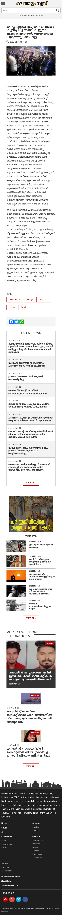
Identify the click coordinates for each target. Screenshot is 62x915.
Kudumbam (37, 854)
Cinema (35, 851)
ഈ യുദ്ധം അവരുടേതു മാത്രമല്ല (41, 546)
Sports (4, 863)
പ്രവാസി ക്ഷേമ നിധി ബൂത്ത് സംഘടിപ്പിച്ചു (25, 378)
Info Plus (36, 844)
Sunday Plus (37, 840)
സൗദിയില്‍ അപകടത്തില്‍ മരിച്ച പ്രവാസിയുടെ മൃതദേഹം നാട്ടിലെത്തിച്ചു (28, 451)
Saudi (4, 828)
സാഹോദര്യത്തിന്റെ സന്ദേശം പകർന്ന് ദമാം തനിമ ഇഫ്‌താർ (27, 364)
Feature (36, 836)
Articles (35, 827)
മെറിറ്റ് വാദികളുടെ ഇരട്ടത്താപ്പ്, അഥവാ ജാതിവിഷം (40, 562)
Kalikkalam (6, 867)
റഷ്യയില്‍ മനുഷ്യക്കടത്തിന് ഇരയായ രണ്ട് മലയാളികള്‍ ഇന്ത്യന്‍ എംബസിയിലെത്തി (30, 676)
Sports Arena (6, 871)
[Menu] (3, 4)
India (3, 841)
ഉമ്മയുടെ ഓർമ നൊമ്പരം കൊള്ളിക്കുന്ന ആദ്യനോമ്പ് (42, 577)
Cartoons (36, 831)
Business (36, 847)
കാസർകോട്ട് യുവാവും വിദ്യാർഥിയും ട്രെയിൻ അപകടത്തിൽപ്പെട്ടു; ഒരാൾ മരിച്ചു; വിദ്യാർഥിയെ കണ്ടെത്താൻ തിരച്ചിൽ (30, 348)
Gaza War (44, 299)
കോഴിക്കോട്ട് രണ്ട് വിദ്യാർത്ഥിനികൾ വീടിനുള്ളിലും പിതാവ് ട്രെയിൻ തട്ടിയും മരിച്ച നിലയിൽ (30, 434)
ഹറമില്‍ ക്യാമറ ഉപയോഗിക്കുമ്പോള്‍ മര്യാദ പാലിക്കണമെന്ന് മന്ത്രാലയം (31, 419)
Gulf (3, 832)
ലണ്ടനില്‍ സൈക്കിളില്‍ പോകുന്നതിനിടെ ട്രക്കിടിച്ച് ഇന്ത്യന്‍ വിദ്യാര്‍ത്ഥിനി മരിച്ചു (28, 752)
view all (31, 483)
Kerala (4, 848)
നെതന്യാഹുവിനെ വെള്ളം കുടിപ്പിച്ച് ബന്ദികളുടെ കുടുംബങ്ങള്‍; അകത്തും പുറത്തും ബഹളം (30, 32)
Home (4, 823)
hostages (30, 299)
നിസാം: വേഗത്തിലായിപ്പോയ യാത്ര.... (40, 606)
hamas (12, 307)
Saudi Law (6, 881)
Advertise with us (9, 885)
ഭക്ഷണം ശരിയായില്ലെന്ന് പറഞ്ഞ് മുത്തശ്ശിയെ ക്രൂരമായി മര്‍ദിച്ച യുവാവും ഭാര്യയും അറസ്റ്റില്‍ (28, 467)
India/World (6, 836)
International (15, 299)
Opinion (36, 823)
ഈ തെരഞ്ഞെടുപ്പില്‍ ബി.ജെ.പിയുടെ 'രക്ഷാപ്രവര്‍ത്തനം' (40, 591)
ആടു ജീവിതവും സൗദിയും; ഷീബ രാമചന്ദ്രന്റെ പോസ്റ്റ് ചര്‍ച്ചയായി (28, 405)
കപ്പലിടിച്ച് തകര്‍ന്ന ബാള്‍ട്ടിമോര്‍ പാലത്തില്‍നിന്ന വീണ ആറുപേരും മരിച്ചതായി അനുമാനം (29, 717)
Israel (23, 307)
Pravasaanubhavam (10, 876)
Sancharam (37, 858)
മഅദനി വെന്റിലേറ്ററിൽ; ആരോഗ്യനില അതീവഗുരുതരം (27, 392)
